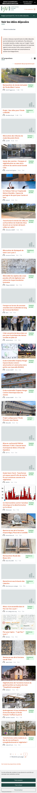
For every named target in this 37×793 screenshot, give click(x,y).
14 (21, 754)
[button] (32, 58)
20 (25, 757)
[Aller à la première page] (14, 9)
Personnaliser (18, 790)
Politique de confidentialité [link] (6, 791)
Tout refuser (18, 785)
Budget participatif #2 (7, 15)
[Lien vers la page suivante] (25, 754)
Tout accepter (18, 780)
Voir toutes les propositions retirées (11, 764)
